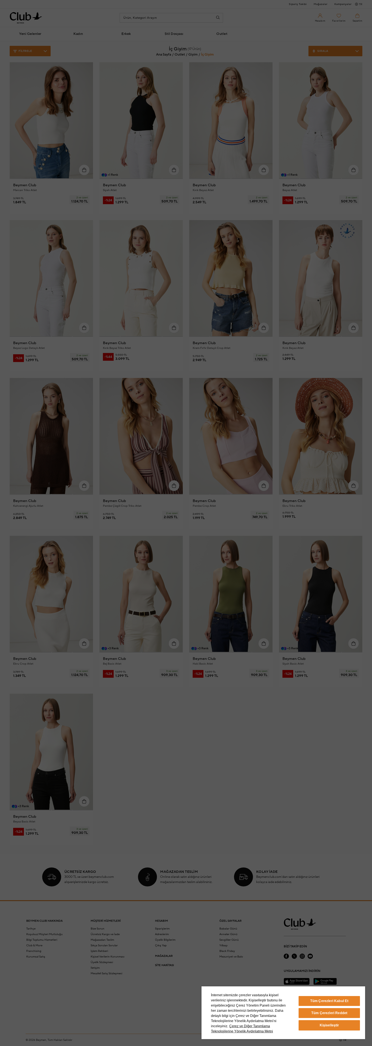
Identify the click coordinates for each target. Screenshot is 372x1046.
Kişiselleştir (329, 1025)
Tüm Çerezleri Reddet (329, 1013)
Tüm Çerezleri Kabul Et (329, 1001)
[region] (283, 1012)
